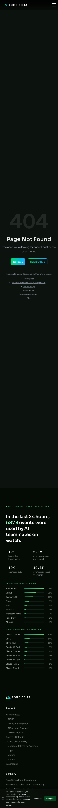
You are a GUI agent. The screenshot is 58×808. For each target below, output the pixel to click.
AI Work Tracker (16, 732)
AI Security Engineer (18, 723)
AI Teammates (13, 714)
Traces (11, 759)
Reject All (37, 798)
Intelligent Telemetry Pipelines (23, 745)
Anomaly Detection (15, 736)
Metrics (11, 754)
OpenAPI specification (29, 294)
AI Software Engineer (18, 727)
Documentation (29, 290)
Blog (29, 298)
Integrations (12, 763)
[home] (15, 5)
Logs (10, 750)
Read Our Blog (37, 261)
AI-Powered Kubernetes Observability (25, 784)
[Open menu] (54, 5)
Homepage (29, 278)
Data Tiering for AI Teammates (21, 779)
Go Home (18, 261)
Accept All (50, 798)
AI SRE (11, 719)
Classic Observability (16, 741)
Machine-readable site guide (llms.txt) (29, 282)
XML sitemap (29, 286)
